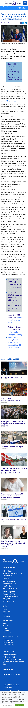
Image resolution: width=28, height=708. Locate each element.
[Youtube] (9, 674)
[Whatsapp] (17, 674)
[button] (23, 23)
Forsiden (5, 609)
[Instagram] (12, 674)
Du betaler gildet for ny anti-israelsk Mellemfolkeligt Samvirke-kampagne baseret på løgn (14, 470)
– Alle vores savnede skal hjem (12, 447)
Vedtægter (6, 630)
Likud (15, 340)
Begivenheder (6, 616)
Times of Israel (11, 101)
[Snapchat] (21, 674)
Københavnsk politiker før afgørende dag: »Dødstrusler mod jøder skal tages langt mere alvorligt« (13, 544)
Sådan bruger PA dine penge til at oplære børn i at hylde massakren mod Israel (13, 423)
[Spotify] (19, 674)
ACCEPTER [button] (19, 705)
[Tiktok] (14, 674)
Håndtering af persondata (10, 633)
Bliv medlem (6, 626)
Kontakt (5, 623)
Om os (5, 628)
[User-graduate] (4, 676)
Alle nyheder (6, 611)
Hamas (19, 318)
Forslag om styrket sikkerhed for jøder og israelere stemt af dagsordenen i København (12, 496)
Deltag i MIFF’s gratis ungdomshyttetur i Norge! (10, 400)
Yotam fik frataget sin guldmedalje (13, 519)
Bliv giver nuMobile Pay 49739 (21, 8)
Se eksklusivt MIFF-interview (11, 377)
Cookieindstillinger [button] (8, 705)
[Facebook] (4, 674)
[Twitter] (7, 674)
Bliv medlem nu (7, 7)
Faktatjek (5, 614)
